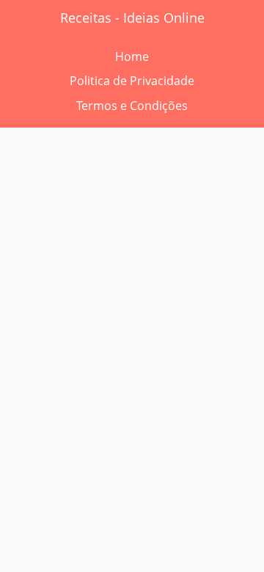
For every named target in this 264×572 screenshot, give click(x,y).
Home (132, 56)
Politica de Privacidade (132, 81)
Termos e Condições (132, 106)
